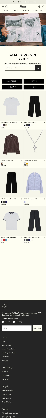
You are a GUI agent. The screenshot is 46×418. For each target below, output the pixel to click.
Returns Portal (6, 345)
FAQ (34, 87)
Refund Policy (6, 402)
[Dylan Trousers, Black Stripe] (11, 183)
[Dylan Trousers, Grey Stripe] (34, 221)
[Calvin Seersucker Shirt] (34, 183)
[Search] (38, 68)
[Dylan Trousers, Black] (34, 106)
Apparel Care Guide (8, 349)
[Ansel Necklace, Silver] (34, 144)
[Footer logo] (4, 306)
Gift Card (5, 360)
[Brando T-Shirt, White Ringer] (11, 221)
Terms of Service (7, 390)
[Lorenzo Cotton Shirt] (11, 144)
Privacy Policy (6, 394)
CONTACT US (12, 87)
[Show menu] (2, 6)
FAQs (3, 341)
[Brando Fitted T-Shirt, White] (11, 106)
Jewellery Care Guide (9, 353)
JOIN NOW (37, 328)
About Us (5, 371)
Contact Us (5, 356)
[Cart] (43, 6)
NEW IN (33, 81)
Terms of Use (6, 398)
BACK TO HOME (12, 81)
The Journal (6, 375)
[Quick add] (21, 122)
